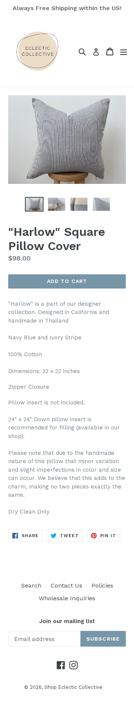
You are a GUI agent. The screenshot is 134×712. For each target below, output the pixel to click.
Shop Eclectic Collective (73, 687)
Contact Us (66, 585)
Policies (102, 585)
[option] (34, 204)
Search (31, 585)
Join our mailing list (67, 621)
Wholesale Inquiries (67, 598)
